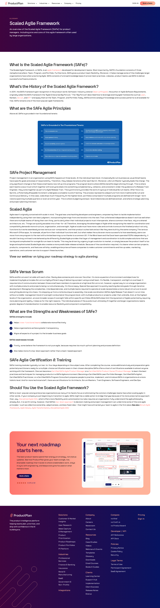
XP (29, 98)
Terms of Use (116, 564)
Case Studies (91, 542)
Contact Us (91, 529)
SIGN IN (135, 3)
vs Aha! (114, 519)
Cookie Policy (116, 551)
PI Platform (63, 549)
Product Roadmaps (66, 542)
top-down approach (64, 402)
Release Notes (92, 590)
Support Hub (91, 580)
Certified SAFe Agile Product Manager (68, 371)
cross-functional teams (30, 323)
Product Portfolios (66, 545)
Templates (90, 553)
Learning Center (93, 576)
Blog (87, 539)
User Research (65, 525)
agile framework (54, 70)
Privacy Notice (117, 548)
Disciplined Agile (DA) (28, 399)
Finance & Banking (66, 565)
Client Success (92, 587)
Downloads (90, 560)
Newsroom (90, 526)
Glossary (90, 556)
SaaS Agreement (118, 571)
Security (115, 555)
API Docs (115, 539)
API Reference (117, 535)
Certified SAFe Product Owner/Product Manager (110, 371)
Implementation (93, 583)
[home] (14, 3)
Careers (89, 522)
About (88, 519)
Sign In (141, 519)
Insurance (63, 568)
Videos (88, 546)
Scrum (20, 98)
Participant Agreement (121, 568)
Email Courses (92, 563)
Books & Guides (92, 567)
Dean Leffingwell (100, 92)
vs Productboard (118, 526)
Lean (143, 95)
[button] (32, 3)
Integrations (64, 590)
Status (89, 594)
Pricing (141, 515)
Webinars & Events (94, 549)
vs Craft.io (115, 522)
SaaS (60, 578)
